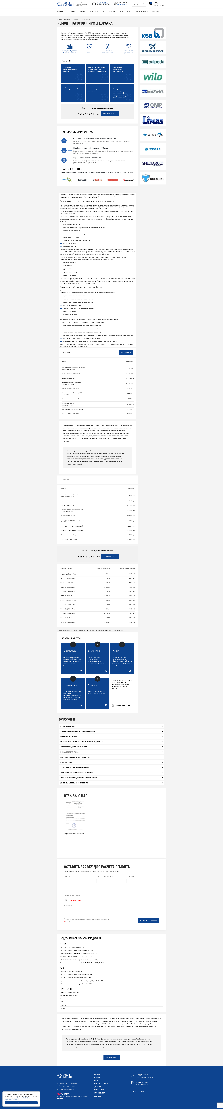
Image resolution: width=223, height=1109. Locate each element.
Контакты (155, 11)
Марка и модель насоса (71, 886)
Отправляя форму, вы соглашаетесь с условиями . (87, 919)
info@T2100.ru (102, 3)
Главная (60, 11)
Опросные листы (142, 11)
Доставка (112, 11)
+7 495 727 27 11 (85, 113)
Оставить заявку (110, 114)
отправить (143, 920)
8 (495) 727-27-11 (123, 3)
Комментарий (68, 905)
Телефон (132, 876)
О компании (72, 11)
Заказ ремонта (126, 352)
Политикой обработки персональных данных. (18, 1098)
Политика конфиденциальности (65, 1089)
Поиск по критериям (97, 11)
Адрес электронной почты (105, 876)
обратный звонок (111, 1057)
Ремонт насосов (125, 11)
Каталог (83, 11)
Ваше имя (67, 876)
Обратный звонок (122, 4)
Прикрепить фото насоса (72, 898)
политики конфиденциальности (100, 919)
